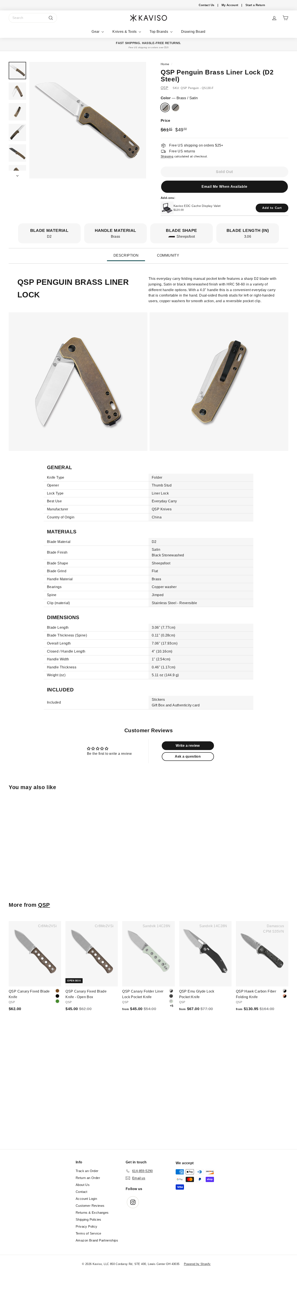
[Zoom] (87, 120)
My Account (230, 5)
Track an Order (87, 1171)
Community (168, 255)
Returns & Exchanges (92, 1212)
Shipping (167, 156)
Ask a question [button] (188, 756)
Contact (81, 1192)
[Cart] (285, 18)
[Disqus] (148, 1090)
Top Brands (159, 31)
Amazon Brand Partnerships (97, 1240)
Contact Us (206, 5)
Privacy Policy (86, 1226)
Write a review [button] (188, 745)
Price (165, 121)
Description (125, 255)
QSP (164, 88)
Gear (96, 31)
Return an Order (88, 1178)
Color (179, 98)
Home (165, 64)
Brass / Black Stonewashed (175, 107)
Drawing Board (193, 31)
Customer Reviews (90, 1205)
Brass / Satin (165, 107)
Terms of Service (88, 1233)
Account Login (86, 1198)
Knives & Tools (125, 31)
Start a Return (255, 5)
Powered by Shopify (197, 1264)
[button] (224, 186)
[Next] (17, 174)
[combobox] (33, 18)
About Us (83, 1185)
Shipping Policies (88, 1219)
